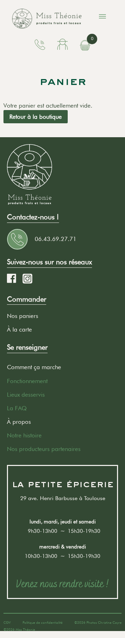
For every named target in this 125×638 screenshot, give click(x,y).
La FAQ (17, 408)
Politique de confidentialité (42, 622)
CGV (7, 622)
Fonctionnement (27, 381)
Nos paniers (22, 315)
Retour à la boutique (35, 116)
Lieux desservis (26, 394)
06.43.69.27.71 (55, 238)
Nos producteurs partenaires (44, 448)
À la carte (19, 329)
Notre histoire (24, 435)
